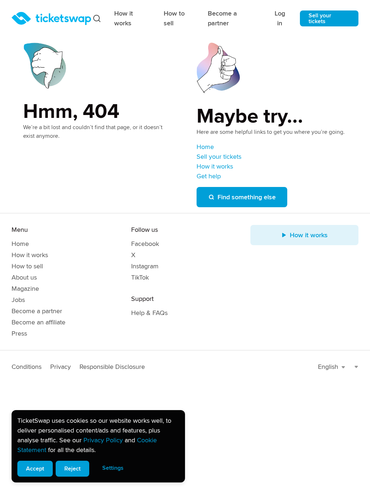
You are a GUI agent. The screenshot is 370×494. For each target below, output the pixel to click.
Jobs (18, 300)
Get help (209, 176)
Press (19, 333)
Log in (280, 18)
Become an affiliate (38, 322)
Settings (113, 468)
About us (24, 277)
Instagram (145, 266)
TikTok (140, 277)
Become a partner (222, 18)
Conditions (27, 367)
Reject (72, 468)
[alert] (98, 446)
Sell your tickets (320, 18)
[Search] (97, 18)
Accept (35, 468)
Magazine (25, 289)
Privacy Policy (103, 440)
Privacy (60, 367)
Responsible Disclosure (112, 367)
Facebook (145, 244)
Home (205, 147)
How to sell (174, 18)
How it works (123, 18)
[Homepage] (51, 18)
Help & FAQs (149, 313)
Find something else (247, 197)
